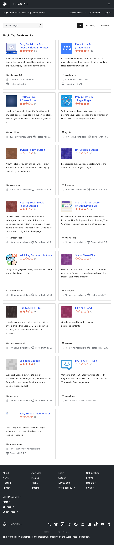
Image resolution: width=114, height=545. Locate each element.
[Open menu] (109, 4)
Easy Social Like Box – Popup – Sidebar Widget (34, 46)
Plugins (34, 482)
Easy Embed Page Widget (35, 413)
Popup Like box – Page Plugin (84, 99)
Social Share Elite (85, 255)
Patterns (35, 487)
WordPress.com (12, 497)
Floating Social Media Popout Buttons (32, 204)
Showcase (36, 473)
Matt (7, 501)
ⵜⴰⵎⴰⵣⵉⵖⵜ (15, 524)
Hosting (7, 482)
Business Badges (30, 360)
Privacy (6, 487)
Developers (64, 482)
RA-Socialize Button (87, 149)
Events (89, 477)
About (6, 473)
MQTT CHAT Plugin (86, 360)
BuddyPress (10, 511)
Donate (91, 482)
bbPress (8, 506)
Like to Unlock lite (30, 308)
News (6, 477)
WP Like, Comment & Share (36, 255)
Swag (90, 487)
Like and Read (83, 308)
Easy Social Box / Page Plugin (84, 46)
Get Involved (93, 473)
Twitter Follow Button (32, 149)
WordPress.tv (66, 487)
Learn (61, 473)
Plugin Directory (10, 12)
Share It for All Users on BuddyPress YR (87, 204)
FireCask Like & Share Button (28, 99)
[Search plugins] (40, 25)
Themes (35, 477)
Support (62, 477)
